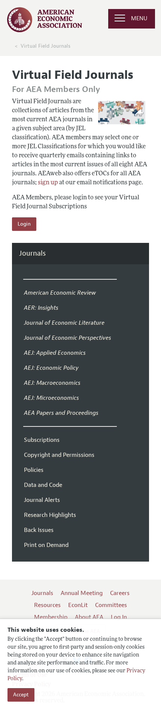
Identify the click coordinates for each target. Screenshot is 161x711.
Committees (111, 605)
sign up (48, 183)
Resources (47, 605)
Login (24, 224)
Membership (50, 617)
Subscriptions (42, 440)
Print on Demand (46, 545)
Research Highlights (50, 515)
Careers (120, 593)
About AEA (89, 617)
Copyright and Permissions (59, 455)
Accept (21, 694)
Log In (119, 617)
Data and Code (43, 485)
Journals (32, 253)
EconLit (78, 605)
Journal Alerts (42, 500)
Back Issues (39, 530)
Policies (33, 470)
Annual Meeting (82, 593)
